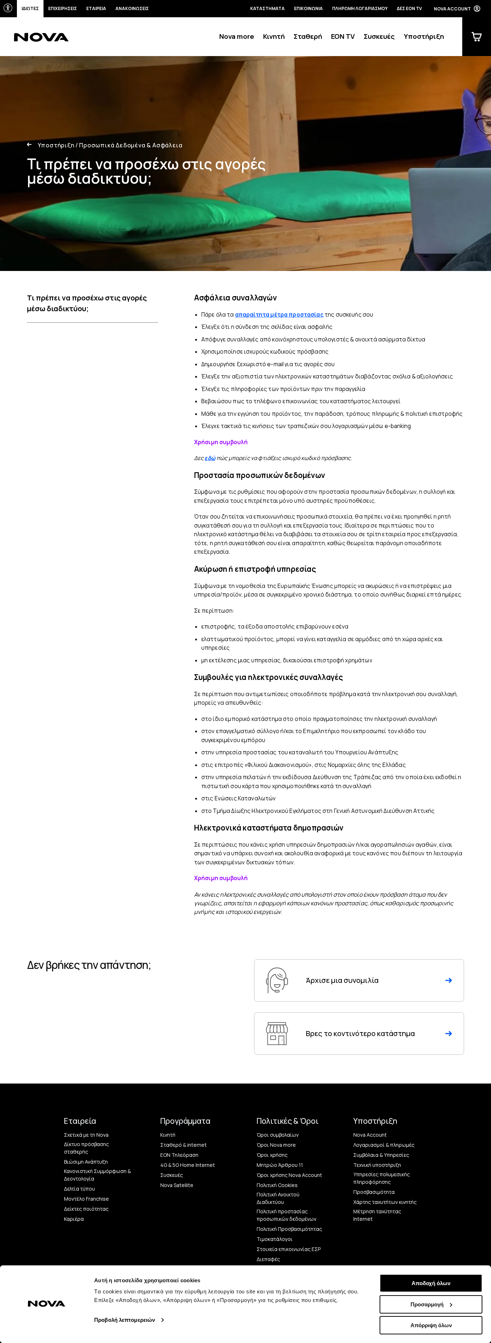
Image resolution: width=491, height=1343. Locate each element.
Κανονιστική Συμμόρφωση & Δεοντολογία (97, 1175)
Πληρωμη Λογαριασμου (359, 8)
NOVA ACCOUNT (452, 9)
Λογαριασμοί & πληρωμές (383, 1144)
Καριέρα (74, 1218)
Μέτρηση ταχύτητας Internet (377, 1215)
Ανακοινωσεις (132, 8)
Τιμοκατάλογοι (275, 1239)
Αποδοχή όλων (431, 1283)
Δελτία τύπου (79, 1188)
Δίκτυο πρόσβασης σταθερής (86, 1148)
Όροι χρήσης (272, 1154)
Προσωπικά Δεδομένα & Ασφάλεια (129, 145)
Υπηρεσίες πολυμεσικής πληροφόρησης (381, 1178)
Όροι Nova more (276, 1144)
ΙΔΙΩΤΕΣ (30, 8)
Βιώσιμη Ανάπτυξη (86, 1161)
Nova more (236, 36)
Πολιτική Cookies (277, 1185)
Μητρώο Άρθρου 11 (280, 1165)
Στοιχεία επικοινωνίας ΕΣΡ (289, 1249)
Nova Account (370, 1134)
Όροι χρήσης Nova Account (289, 1175)
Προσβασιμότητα (374, 1191)
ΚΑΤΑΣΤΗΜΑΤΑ (267, 8)
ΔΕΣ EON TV (409, 8)
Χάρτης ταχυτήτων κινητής (385, 1202)
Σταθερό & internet (183, 1144)
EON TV (343, 36)
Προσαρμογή (427, 1304)
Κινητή (274, 36)
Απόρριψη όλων (431, 1325)
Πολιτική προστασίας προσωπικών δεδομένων (286, 1215)
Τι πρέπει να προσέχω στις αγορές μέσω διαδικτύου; (87, 303)
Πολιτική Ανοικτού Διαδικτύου (278, 1198)
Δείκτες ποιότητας (86, 1208)
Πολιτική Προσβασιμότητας (289, 1228)
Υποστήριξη (424, 36)
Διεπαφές (268, 1259)
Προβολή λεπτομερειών (124, 1320)
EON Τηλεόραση (179, 1154)
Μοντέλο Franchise (86, 1198)
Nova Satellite (176, 1185)
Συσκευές (379, 36)
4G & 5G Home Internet (187, 1165)
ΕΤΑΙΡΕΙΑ (96, 8)
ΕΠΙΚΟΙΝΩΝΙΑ (308, 8)
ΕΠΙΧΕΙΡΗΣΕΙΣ (62, 8)
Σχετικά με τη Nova (86, 1134)
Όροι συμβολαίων (278, 1134)
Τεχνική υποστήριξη (377, 1165)
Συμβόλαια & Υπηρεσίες (381, 1154)
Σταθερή (308, 36)
